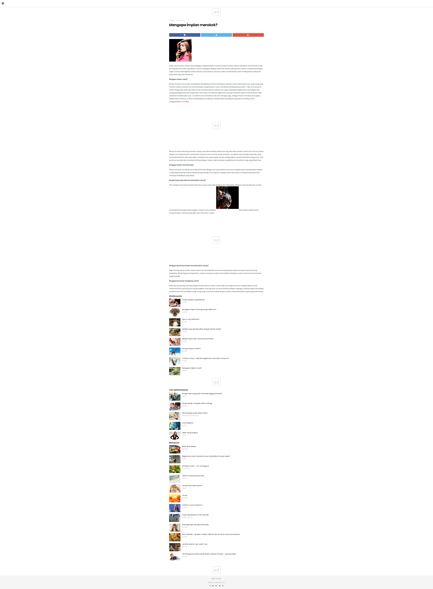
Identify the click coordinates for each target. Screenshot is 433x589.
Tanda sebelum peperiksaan (193, 300)
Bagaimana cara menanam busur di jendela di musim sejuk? (206, 456)
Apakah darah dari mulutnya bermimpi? (198, 339)
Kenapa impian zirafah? (191, 348)
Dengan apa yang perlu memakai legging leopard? (202, 393)
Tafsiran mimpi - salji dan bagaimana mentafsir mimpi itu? (205, 358)
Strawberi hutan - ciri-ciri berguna (195, 466)
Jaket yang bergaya (190, 433)
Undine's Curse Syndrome (192, 505)
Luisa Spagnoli (187, 423)
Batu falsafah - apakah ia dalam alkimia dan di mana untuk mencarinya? (211, 534)
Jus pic (185, 495)
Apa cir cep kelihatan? (191, 319)
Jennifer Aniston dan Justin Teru (194, 544)
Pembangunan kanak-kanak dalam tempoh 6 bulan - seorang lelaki (209, 554)
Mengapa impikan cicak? (192, 368)
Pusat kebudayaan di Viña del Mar (195, 515)
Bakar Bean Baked (189, 446)
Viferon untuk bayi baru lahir (193, 476)
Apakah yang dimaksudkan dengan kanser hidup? (201, 329)
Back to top (216, 579)
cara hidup (185, 101)
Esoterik (171, 20)
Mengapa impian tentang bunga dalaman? (199, 309)
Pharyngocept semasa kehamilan (195, 525)
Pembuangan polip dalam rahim (195, 413)
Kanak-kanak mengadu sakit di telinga (197, 403)
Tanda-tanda (180, 20)
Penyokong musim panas (192, 485)
